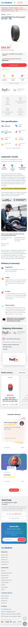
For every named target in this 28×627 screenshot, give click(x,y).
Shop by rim (4, 564)
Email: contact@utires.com (8, 611)
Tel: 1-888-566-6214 (6, 609)
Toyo (21, 8)
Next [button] (22, 447)
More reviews (14, 490)
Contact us (4, 603)
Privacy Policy (5, 575)
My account (4, 600)
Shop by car (4, 559)
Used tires (4, 8)
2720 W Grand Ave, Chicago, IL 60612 (10, 614)
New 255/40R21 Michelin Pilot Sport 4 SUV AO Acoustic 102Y (10, 399)
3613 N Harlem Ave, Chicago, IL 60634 (11, 616)
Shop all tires (4, 555)
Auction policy (5, 596)
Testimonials (4, 587)
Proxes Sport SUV (7, 9)
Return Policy (4, 598)
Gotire (2, 589)
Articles (3, 585)
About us (3, 570)
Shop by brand (14, 8)
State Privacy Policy (6, 580)
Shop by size (4, 557)
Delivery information (6, 573)
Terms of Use (4, 577)
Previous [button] (7, 447)
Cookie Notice (5, 582)
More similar (22, 372)
